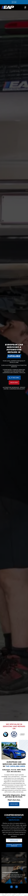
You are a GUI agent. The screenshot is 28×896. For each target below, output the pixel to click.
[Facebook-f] (13, 2)
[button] (25, 7)
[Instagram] (15, 2)
